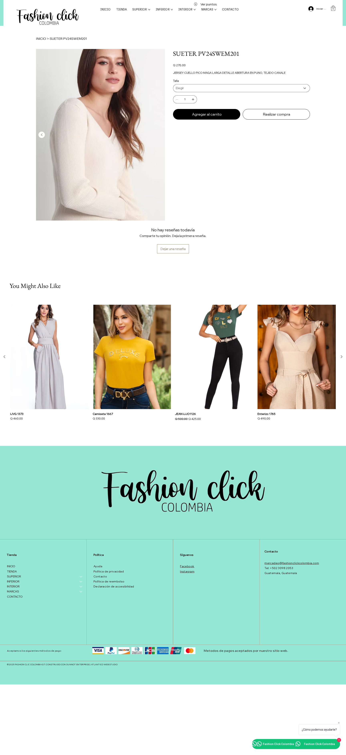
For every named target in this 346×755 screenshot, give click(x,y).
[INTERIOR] (81, 586)
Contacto (100, 576)
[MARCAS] (81, 591)
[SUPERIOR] (81, 576)
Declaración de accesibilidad (114, 586)
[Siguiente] (341, 356)
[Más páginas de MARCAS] (215, 10)
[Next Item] (41, 135)
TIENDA (12, 571)
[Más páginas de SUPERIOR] (149, 10)
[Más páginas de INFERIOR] (172, 10)
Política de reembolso (109, 581)
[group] (173, 363)
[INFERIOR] (81, 581)
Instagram (187, 571)
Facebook (187, 566)
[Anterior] (4, 356)
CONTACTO (15, 596)
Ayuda (98, 566)
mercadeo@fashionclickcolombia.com (292, 563)
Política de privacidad (109, 571)
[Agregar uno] (193, 99)
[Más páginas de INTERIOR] (195, 10)
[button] (333, 8)
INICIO (11, 566)
